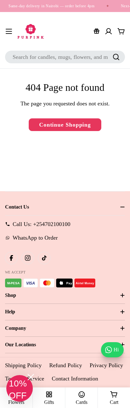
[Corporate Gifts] (96, 31)
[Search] (116, 57)
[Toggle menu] (9, 31)
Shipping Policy (23, 365)
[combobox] (65, 57)
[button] (19, 388)
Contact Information (75, 378)
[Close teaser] (31, 377)
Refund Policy (65, 365)
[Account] (108, 31)
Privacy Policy (106, 365)
